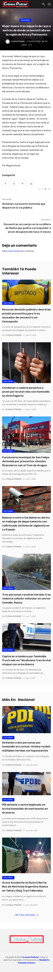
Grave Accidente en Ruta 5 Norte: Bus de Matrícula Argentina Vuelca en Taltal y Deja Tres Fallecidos (25, 886)
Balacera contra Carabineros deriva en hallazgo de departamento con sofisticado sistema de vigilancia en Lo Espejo (26, 523)
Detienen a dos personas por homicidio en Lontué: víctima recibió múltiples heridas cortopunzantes (26, 746)
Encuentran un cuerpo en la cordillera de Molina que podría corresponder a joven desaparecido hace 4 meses (27, 228)
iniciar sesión (14, 251)
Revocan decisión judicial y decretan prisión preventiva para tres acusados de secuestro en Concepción (26, 315)
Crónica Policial (17, 41)
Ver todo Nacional (25, 915)
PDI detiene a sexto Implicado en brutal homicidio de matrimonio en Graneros (25, 808)
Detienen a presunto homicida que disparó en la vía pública (23, 205)
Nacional (25, 20)
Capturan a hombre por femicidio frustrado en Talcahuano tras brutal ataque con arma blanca (26, 660)
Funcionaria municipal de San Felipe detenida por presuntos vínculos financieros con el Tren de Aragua (25, 461)
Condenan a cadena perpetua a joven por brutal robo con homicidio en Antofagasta (26, 391)
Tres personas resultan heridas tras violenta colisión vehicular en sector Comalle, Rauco (26, 598)
